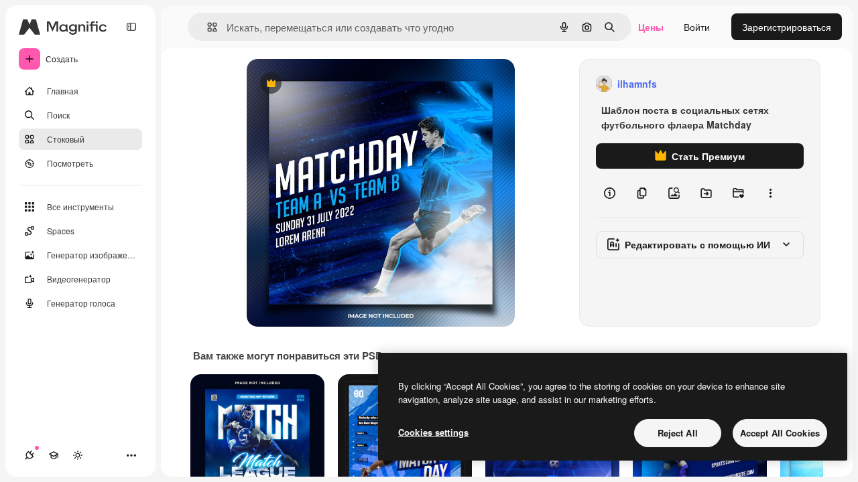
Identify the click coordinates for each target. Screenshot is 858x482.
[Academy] (53, 455)
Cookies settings (433, 432)
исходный (336, 84)
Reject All (678, 432)
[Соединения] (29, 455)
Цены (651, 26)
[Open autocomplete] (206, 27)
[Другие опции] (770, 192)
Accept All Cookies (780, 432)
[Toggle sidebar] (131, 26)
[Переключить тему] (77, 455)
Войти (697, 26)
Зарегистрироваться (786, 26)
